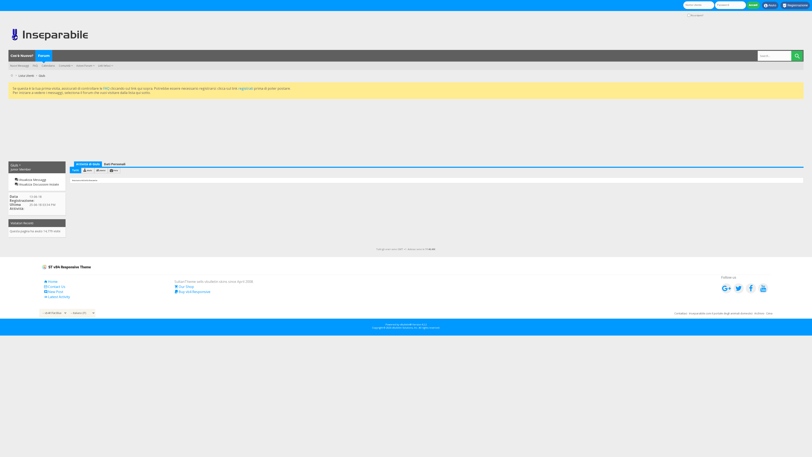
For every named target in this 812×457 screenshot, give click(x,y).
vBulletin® (406, 324)
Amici (103, 170)
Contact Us (54, 286)
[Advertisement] (135, 129)
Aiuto (770, 5)
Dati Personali (114, 164)
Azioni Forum (84, 65)
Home (51, 281)
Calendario (48, 65)
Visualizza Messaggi (32, 180)
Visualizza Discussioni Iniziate (38, 184)
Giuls (89, 170)
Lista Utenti (26, 76)
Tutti (75, 170)
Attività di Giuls (88, 164)
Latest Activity (57, 297)
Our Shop (184, 286)
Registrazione (795, 5)
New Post (53, 291)
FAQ (35, 65)
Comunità (64, 65)
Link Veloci (104, 65)
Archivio (759, 313)
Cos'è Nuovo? (22, 56)
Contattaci (680, 313)
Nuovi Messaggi (19, 65)
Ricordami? (696, 15)
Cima (769, 313)
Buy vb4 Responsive (192, 291)
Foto (116, 170)
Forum (44, 56)
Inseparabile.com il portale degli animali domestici (721, 313)
